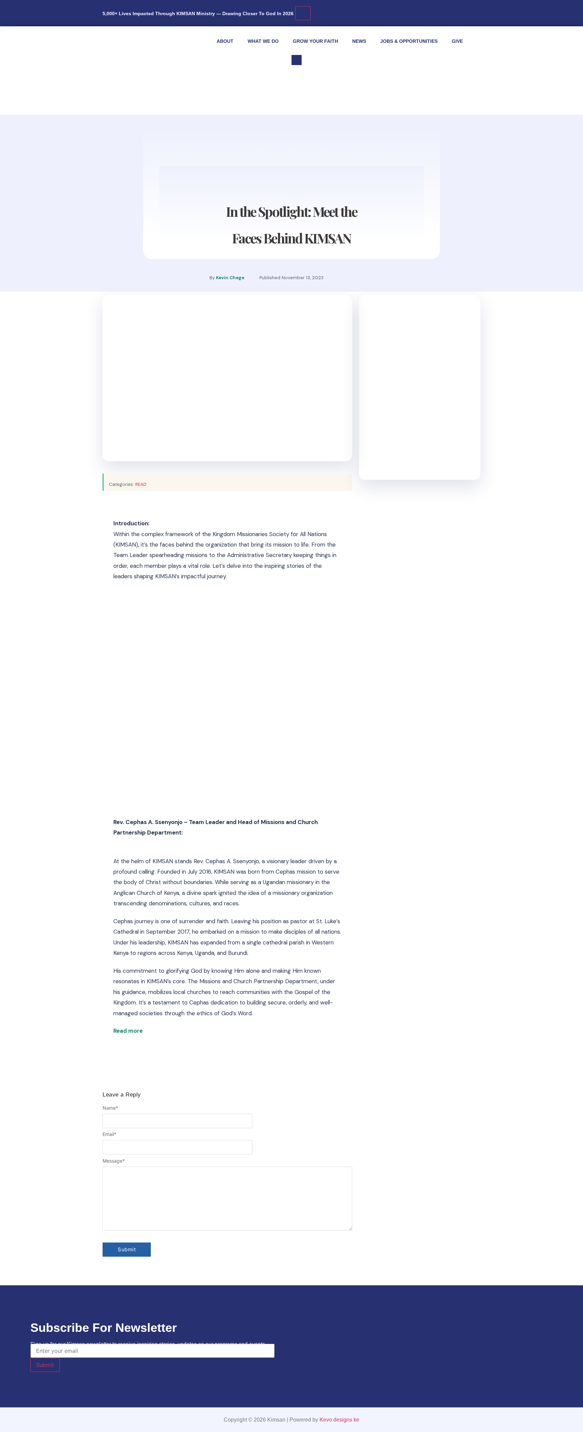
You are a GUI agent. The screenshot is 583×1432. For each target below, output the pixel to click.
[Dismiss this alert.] (303, 13)
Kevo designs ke (339, 1420)
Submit (45, 1365)
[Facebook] (347, 274)
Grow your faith (315, 41)
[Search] (384, 90)
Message (114, 1161)
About (225, 41)
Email (109, 1134)
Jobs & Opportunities (409, 41)
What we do (263, 41)
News (359, 41)
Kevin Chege (230, 278)
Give (457, 41)
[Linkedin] (387, 274)
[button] (297, 60)
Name (110, 1108)
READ (140, 484)
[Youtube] (367, 274)
